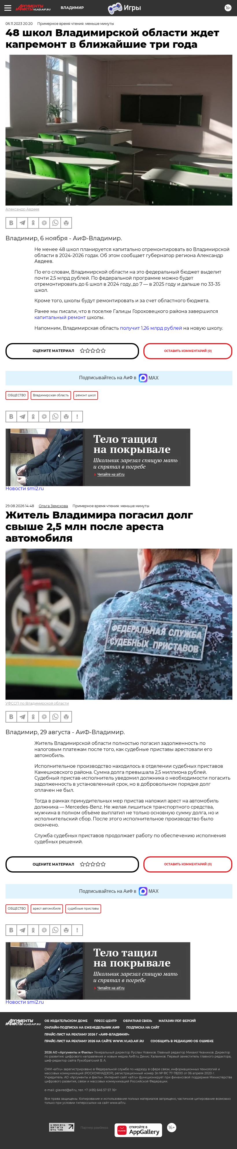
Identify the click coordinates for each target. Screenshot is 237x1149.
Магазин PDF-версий (177, 1021)
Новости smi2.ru (24, 488)
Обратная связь (137, 1021)
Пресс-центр (105, 1021)
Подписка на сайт (142, 1027)
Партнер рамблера (94, 1127)
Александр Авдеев (22, 209)
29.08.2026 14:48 (19, 506)
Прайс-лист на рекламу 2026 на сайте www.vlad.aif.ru (94, 1041)
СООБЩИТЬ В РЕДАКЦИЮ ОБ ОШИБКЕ (182, 1041)
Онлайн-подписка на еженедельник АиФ (82, 1027)
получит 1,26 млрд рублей (151, 328)
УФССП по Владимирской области (37, 703)
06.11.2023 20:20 (19, 23)
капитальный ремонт (60, 317)
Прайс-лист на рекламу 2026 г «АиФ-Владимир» (87, 1034)
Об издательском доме (66, 1021)
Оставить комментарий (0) (188, 351)
